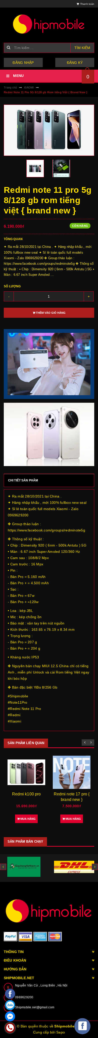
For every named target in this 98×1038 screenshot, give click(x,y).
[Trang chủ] (49, 24)
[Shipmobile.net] (49, 910)
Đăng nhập (23, 63)
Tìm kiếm (82, 48)
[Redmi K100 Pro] (26, 772)
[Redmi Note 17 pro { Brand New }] (71, 772)
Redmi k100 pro (26, 794)
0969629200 (24, 997)
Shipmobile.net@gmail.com (34, 1007)
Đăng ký (75, 63)
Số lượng (12, 286)
